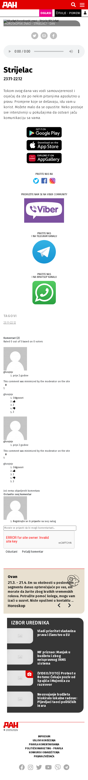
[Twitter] (34, 35)
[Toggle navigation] (82, 4)
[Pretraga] (73, 5)
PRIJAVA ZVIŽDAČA (44, 756)
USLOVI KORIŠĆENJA (44, 740)
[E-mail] (44, 35)
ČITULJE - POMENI (68, 13)
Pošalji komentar (32, 551)
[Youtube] (48, 768)
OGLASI (45, 13)
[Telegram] (66, 768)
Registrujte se (20, 521)
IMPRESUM (44, 736)
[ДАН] (9, 4)
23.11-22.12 (10, 322)
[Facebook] (53, 35)
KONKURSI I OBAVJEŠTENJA (44, 752)
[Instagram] (30, 768)
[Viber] (58, 768)
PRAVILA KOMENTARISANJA (44, 744)
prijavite (36, 521)
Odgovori (18, 398)
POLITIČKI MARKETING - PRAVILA (44, 748)
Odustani (11, 551)
